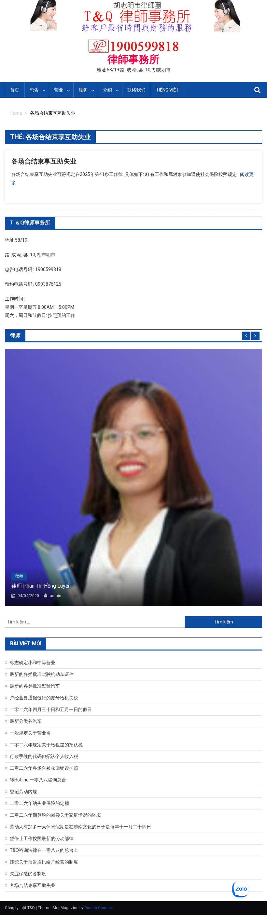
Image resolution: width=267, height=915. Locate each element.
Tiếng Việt (167, 90)
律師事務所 (133, 59)
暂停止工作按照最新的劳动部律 (42, 838)
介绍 (107, 90)
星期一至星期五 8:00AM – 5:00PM (39, 307)
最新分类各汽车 (26, 721)
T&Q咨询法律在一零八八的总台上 (44, 850)
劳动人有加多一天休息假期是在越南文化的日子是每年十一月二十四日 (80, 826)
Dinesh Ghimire (98, 908)
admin (55, 595)
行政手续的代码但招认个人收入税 (44, 756)
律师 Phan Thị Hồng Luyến (41, 586)
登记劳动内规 (23, 791)
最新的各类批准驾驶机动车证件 (42, 674)
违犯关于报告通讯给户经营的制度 (44, 862)
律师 (19, 576)
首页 (14, 90)
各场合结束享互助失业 (44, 161)
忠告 (34, 90)
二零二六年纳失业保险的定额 (39, 803)
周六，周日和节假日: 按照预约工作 (40, 315)
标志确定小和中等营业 (32, 662)
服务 (83, 90)
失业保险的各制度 (28, 873)
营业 (58, 90)
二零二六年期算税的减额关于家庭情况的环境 (55, 815)
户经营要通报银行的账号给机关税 (44, 697)
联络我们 (136, 90)
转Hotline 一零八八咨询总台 (38, 779)
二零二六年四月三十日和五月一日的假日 (51, 709)
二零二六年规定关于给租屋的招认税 (46, 744)
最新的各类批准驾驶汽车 (35, 686)
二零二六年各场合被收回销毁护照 (44, 768)
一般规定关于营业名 (30, 733)
